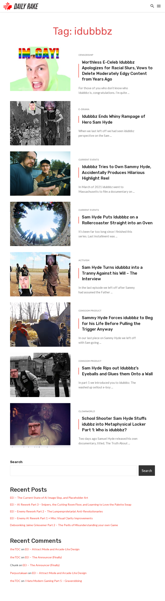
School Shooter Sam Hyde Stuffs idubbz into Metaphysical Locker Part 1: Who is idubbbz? (114, 424)
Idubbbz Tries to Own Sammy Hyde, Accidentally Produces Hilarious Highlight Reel (116, 172)
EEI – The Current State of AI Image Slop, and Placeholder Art (49, 497)
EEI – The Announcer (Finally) (43, 557)
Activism (83, 260)
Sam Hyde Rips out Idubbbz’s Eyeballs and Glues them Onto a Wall (117, 371)
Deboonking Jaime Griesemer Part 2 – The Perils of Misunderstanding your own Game (64, 525)
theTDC (15, 549)
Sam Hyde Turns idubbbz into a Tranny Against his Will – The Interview (112, 273)
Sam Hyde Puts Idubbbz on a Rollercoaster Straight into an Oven (117, 220)
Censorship (85, 55)
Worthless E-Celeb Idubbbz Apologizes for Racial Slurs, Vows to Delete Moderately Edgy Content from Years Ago (117, 71)
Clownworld (86, 411)
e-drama (83, 109)
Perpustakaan (19, 573)
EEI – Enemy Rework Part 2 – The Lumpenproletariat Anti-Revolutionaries (56, 511)
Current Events (88, 159)
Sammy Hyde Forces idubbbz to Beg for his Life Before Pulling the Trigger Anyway (117, 323)
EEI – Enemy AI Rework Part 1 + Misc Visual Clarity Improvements (51, 518)
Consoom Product (89, 310)
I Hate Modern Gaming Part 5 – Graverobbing (53, 580)
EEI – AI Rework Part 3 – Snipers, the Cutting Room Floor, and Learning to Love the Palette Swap (70, 504)
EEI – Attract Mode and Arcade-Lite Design (52, 549)
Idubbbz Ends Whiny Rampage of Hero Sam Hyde (113, 119)
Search (16, 462)
